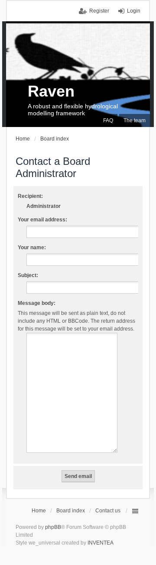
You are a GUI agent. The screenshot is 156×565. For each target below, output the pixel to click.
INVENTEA (101, 543)
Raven (51, 91)
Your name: (32, 247)
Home (39, 511)
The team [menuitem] (135, 120)
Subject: (28, 275)
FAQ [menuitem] (108, 120)
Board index (70, 511)
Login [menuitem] (133, 11)
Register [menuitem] (99, 11)
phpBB (53, 527)
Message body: (36, 303)
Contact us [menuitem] (107, 511)
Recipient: (30, 196)
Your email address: (42, 220)
